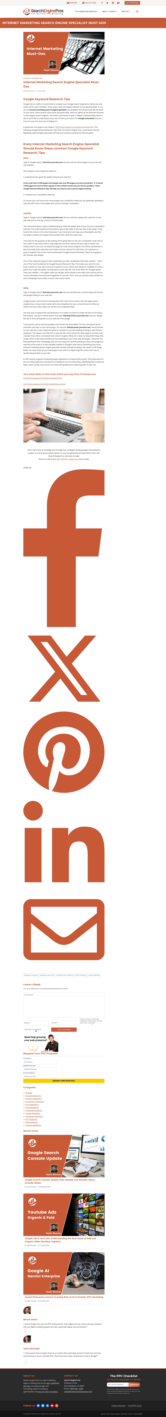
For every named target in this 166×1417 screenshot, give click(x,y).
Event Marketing (32, 1107)
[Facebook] (102, 3)
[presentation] (64, 1156)
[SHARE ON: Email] (64, 970)
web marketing (94, 975)
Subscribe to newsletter (33, 1029)
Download (134, 1385)
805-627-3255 (59, 459)
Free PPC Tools (135, 1405)
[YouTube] (118, 3)
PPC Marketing (31, 1119)
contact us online (75, 459)
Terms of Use (105, 1414)
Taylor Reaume (30, 91)
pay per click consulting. (48, 1392)
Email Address (29, 1073)
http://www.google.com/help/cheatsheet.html (42, 378)
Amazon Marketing (33, 1096)
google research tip (47, 975)
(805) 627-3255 (76, 1389)
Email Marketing (32, 1105)
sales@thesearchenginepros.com (78, 1392)
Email (55, 1023)
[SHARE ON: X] (64, 708)
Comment (29, 995)
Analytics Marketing (33, 1099)
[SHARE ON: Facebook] (64, 626)
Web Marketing (36, 78)
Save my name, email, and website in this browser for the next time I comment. (91, 1021)
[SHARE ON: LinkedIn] (64, 887)
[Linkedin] (113, 3)
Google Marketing (32, 1113)
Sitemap (124, 1414)
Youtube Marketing (33, 1125)
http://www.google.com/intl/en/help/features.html (44, 384)
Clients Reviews (119, 1405)
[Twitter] (107, 3)
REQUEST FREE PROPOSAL (64, 1081)
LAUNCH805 (138, 1414)
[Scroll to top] (161, 1415)
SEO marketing (80, 975)
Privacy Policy (115, 1414)
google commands (31, 975)
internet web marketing (64, 975)
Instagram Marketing (34, 1116)
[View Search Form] (137, 11)
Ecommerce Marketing (34, 1102)
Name (27, 1023)
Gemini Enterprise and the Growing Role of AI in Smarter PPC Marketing (64, 1297)
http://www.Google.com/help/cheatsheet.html (74, 127)
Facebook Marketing (33, 1110)
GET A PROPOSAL (132, 3)
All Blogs (26, 78)
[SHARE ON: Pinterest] (64, 793)
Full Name (27, 1058)
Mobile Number (29, 1066)
